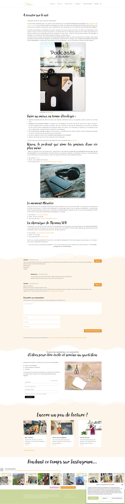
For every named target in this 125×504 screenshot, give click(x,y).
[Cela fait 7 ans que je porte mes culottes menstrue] (94, 479)
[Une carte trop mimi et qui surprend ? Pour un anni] (119, 479)
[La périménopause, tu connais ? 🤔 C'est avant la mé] (81, 479)
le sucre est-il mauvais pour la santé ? (52, 161)
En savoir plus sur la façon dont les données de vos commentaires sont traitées (67, 337)
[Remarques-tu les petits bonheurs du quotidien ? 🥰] (6, 479)
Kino (38, 158)
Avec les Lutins (68, 3)
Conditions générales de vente (70, 496)
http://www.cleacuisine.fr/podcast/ (55, 291)
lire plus (27, 445)
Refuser (105, 498)
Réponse (97, 261)
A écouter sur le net (84, 437)
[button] (122, 484)
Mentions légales (109, 501)
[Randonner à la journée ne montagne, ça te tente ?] (18, 479)
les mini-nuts (44, 236)
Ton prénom (28, 382)
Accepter (93, 498)
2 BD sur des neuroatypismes (59, 437)
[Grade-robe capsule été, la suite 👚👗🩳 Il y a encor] (31, 479)
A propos (77, 3)
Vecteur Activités (56, 494)
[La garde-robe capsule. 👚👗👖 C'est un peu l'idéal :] (44, 479)
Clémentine (34, 274)
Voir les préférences (117, 498)
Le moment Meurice (42, 214)
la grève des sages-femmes (49, 218)
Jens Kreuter (49, 112)
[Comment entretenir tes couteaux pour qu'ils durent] (69, 479)
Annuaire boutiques (87, 3)
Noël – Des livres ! (29, 437)
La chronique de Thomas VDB (45, 233)
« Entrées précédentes (28, 450)
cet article (74, 140)
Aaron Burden (50, 199)
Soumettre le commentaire (92, 331)
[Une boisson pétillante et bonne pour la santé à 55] (106, 479)
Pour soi (59, 3)
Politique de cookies (101, 501)
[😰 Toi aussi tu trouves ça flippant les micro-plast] (56, 479)
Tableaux (96, 3)
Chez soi (52, 3)
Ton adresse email (29, 389)
